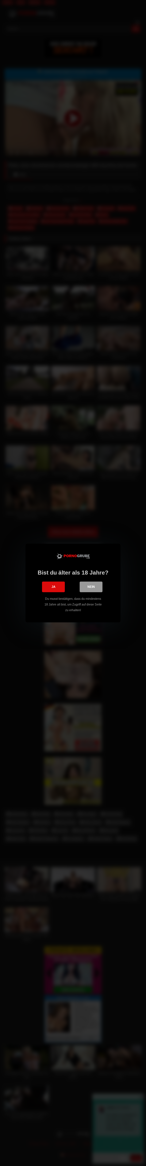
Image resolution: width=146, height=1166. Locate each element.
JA (54, 586)
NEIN (91, 586)
